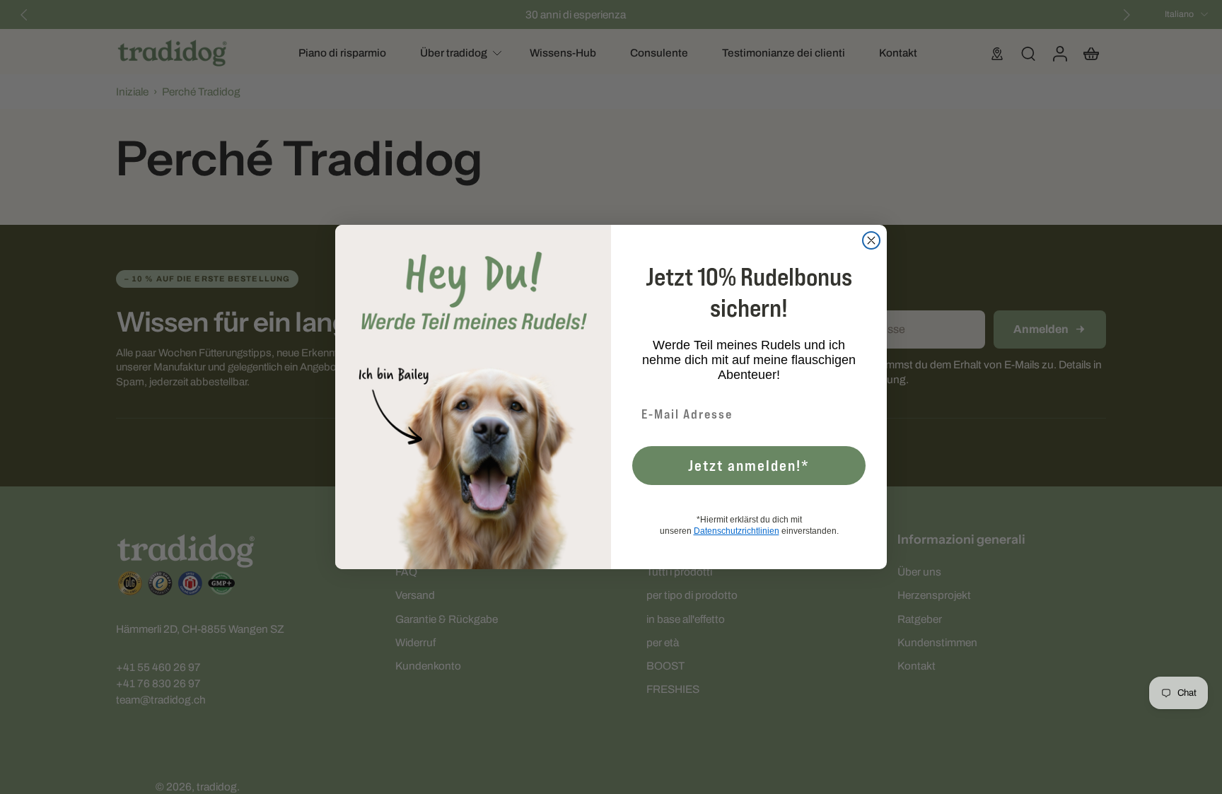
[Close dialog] (871, 240)
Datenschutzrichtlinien (736, 531)
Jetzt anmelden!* (749, 465)
